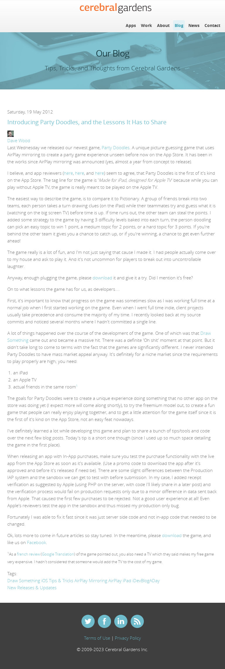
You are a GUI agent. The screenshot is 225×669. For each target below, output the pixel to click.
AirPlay (115, 580)
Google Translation (58, 554)
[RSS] (137, 622)
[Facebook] (104, 622)
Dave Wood (18, 140)
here (68, 173)
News (194, 25)
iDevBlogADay (146, 580)
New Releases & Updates (32, 587)
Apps (131, 25)
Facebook (36, 542)
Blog (179, 25)
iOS (44, 580)
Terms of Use (97, 638)
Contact (212, 25)
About (163, 25)
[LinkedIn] (120, 622)
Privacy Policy (128, 638)
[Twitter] (88, 622)
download (102, 278)
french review (28, 554)
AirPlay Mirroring (90, 580)
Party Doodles (115, 147)
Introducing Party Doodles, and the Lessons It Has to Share (86, 122)
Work (146, 25)
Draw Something (23, 580)
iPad (127, 580)
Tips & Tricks (61, 580)
